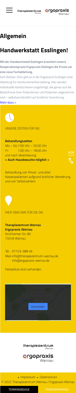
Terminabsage (19, 389)
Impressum (27, 376)
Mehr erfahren (38, 298)
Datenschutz (48, 376)
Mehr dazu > (8, 102)
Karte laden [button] (38, 306)
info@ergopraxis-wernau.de (30, 260)
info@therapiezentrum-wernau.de (35, 256)
